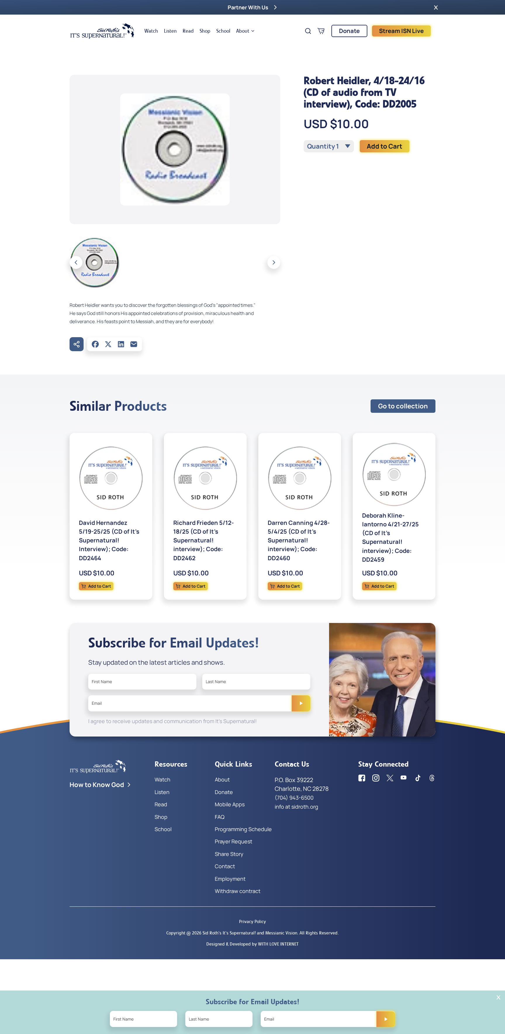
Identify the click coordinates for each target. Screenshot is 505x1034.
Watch (151, 31)
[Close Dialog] (498, 997)
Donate (349, 31)
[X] (108, 344)
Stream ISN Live (401, 31)
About (242, 31)
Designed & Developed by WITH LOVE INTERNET (252, 944)
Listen (170, 31)
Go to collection (403, 406)
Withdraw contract (237, 890)
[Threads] (431, 777)
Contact (225, 866)
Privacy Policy (252, 921)
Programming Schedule (243, 829)
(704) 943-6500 (294, 797)
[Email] (133, 344)
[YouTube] (403, 777)
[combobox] (329, 146)
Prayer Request (233, 841)
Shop (205, 31)
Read (188, 31)
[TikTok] (417, 777)
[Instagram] (375, 777)
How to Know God (97, 784)
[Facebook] (95, 344)
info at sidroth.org (296, 806)
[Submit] (301, 703)
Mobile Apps (230, 804)
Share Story (229, 853)
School (223, 31)
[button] (436, 7)
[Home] (102, 31)
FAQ (219, 816)
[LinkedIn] (120, 344)
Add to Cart (384, 146)
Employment (230, 878)
